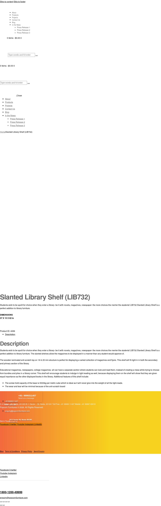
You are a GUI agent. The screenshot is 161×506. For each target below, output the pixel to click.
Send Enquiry (38, 451)
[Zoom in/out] (1, 501)
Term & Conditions (12, 451)
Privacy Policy (26, 451)
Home (2, 131)
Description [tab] (10, 334)
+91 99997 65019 (88, 404)
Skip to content (6, 1)
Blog (2, 451)
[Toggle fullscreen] (4, 501)
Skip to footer (19, 1)
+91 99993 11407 (68, 404)
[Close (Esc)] (9, 501)
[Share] (6, 501)
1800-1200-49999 (11, 492)
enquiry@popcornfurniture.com (14, 497)
